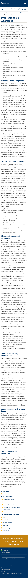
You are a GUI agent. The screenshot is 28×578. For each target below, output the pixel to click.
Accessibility (4, 567)
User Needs (6, 530)
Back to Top (24, 576)
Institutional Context (9, 499)
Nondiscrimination (5, 569)
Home (2, 13)
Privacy (3, 571)
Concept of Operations (8, 528)
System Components (9, 504)
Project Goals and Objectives (11, 502)
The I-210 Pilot (9, 13)
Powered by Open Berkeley (7, 566)
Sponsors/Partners (7, 522)
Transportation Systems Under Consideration (12, 508)
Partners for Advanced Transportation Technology (14, 557)
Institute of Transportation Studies (10, 558)
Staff (4, 517)
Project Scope (7, 512)
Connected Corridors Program (13, 9)
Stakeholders (6, 520)
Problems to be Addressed (11, 514)
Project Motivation (7, 494)
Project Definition (19, 13)
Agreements (6, 525)
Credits (8, 552)
